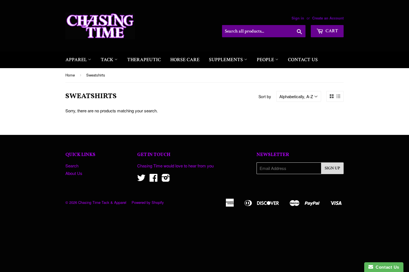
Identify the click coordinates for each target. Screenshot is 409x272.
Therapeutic (144, 59)
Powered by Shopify (148, 202)
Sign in (298, 18)
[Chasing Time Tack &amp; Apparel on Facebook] (153, 179)
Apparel (76, 59)
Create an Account (328, 18)
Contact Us (303, 59)
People (266, 59)
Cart (331, 31)
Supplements (226, 59)
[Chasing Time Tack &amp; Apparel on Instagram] (166, 179)
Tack (107, 59)
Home (70, 75)
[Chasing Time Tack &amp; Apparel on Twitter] (141, 179)
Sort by (264, 96)
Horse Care (184, 59)
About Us (73, 173)
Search (71, 166)
